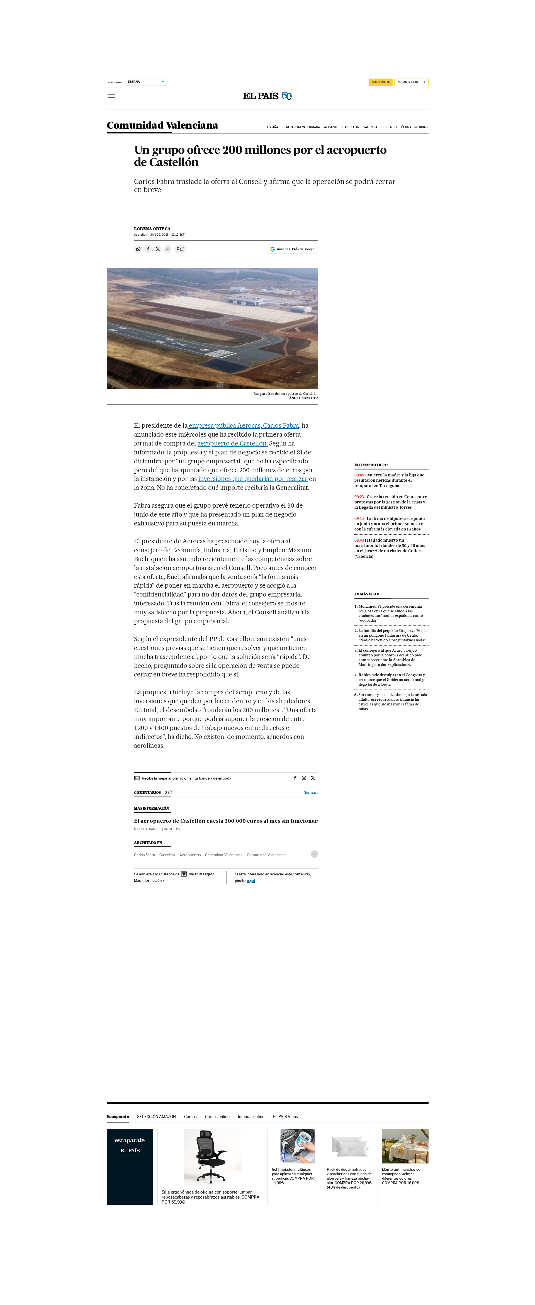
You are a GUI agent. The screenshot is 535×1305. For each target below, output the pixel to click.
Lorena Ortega (152, 228)
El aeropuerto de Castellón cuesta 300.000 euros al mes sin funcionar (226, 821)
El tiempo (389, 127)
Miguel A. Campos (147, 829)
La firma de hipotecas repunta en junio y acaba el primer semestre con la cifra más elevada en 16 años (389, 524)
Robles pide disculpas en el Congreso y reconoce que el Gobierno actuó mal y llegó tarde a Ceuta (392, 679)
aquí (251, 880)
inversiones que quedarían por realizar (253, 479)
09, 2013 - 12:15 (167, 235)
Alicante (331, 127)
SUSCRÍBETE (381, 82)
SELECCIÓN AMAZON (156, 1116)
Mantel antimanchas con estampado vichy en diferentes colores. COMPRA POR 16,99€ (402, 1176)
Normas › (310, 792)
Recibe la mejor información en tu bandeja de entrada (186, 778)
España (272, 127)
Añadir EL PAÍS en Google (295, 249)
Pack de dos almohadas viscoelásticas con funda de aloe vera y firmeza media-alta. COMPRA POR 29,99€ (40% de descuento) (349, 1178)
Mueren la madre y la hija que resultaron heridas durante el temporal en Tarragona (389, 480)
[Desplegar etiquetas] (314, 854)
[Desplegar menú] (111, 96)
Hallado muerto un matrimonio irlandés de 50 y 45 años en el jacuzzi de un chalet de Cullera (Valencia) (389, 548)
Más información (148, 880)
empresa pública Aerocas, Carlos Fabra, (244, 425)
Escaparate (118, 1116)
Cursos (190, 1116)
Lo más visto (367, 594)
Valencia (370, 127)
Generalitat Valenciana (301, 127)
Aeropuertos (190, 855)
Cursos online (217, 1116)
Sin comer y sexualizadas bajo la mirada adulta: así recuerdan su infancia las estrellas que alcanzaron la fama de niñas (393, 701)
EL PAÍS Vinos (285, 1116)
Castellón (350, 127)
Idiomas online (251, 1116)
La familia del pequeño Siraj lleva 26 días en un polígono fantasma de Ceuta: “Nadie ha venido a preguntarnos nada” (393, 635)
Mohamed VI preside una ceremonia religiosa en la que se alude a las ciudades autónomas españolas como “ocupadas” (391, 613)
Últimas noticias (414, 127)
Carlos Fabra (144, 855)
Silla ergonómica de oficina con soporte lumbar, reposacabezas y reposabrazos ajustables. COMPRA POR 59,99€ (210, 1197)
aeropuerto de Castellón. (233, 443)
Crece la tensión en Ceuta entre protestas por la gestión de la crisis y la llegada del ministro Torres (390, 502)
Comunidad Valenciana (162, 125)
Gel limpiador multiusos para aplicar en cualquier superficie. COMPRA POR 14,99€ (293, 1176)
